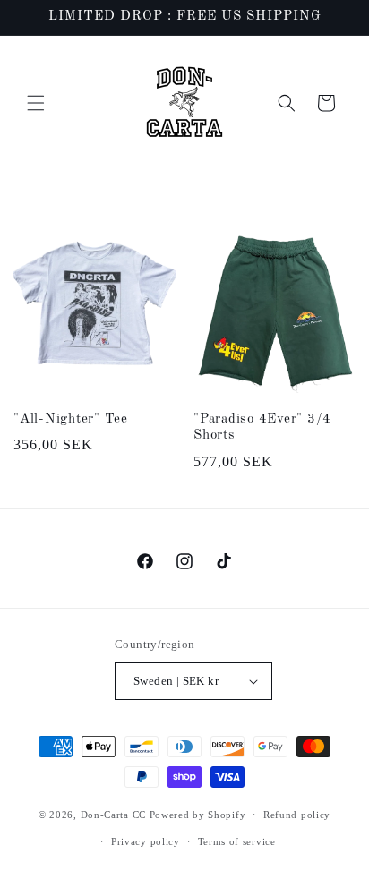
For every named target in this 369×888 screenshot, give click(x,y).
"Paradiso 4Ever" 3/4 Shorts (262, 428)
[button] (36, 103)
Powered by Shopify (198, 813)
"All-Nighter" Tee (70, 419)
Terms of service (237, 841)
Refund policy (296, 814)
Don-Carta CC (113, 813)
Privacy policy (145, 841)
